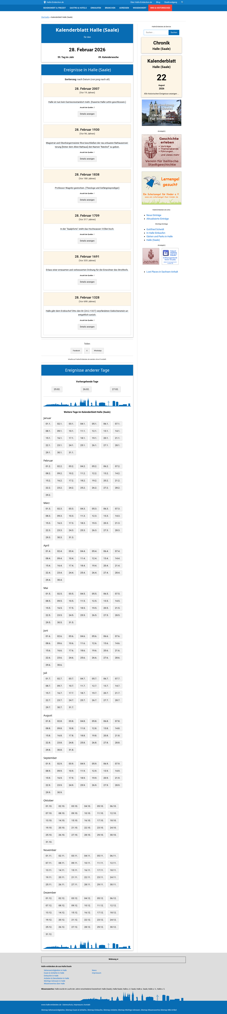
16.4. (59, 565)
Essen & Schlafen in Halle (54, 973)
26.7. (94, 700)
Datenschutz (68, 1005)
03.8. (71, 721)
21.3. (117, 523)
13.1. (106, 431)
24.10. (113, 827)
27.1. (106, 445)
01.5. (48, 593)
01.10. (49, 806)
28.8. (117, 742)
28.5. (117, 615)
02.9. (59, 763)
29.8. (48, 750)
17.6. (71, 650)
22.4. (48, 572)
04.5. (82, 593)
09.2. (59, 473)
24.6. (71, 658)
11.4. (82, 558)
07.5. (117, 593)
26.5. (94, 615)
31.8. (71, 750)
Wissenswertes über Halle (54, 984)
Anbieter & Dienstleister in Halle (56, 978)
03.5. (71, 593)
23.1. (59, 445)
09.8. (59, 728)
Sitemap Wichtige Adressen (129, 1010)
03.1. (71, 424)
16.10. (87, 820)
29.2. (48, 495)
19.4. (94, 565)
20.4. (106, 565)
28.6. (117, 658)
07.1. (117, 424)
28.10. (87, 835)
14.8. (117, 728)
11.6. (82, 643)
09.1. (59, 431)
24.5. (71, 615)
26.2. (94, 488)
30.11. (113, 884)
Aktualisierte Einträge (157, 218)
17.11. (100, 870)
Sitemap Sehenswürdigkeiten (53, 1010)
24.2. (71, 488)
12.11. (113, 863)
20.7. (106, 693)
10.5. (71, 601)
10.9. (71, 771)
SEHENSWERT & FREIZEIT (54, 8)
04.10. (87, 806)
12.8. (94, 728)
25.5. (82, 615)
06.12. (113, 898)
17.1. (71, 438)
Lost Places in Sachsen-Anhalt (162, 271)
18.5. (82, 608)
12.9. (94, 771)
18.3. (82, 523)
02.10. (62, 806)
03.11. (74, 856)
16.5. (59, 608)
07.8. (117, 721)
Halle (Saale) (153, 240)
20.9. (106, 778)
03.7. (71, 678)
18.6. (82, 650)
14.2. (117, 473)
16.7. (59, 693)
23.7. (59, 700)
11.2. (82, 473)
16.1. (59, 438)
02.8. (59, 721)
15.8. (48, 735)
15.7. (48, 693)
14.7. (117, 686)
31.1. (71, 452)
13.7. (106, 686)
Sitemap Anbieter (110, 1010)
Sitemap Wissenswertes (150, 1010)
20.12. (62, 920)
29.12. (100, 927)
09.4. (59, 558)
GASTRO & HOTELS (78, 8)
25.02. (57, 389)
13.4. (106, 558)
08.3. (48, 516)
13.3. (106, 516)
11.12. (100, 905)
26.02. (86, 389)
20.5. (106, 608)
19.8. (94, 735)
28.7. (117, 700)
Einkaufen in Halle (51, 976)
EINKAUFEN (96, 8)
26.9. (94, 785)
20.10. (62, 827)
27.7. (106, 700)
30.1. (59, 452)
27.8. (106, 742)
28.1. (117, 445)
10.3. (71, 516)
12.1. (94, 431)
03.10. (74, 806)
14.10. (62, 820)
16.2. (59, 480)
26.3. (94, 530)
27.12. (74, 927)
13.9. (106, 771)
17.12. (100, 912)
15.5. (48, 608)
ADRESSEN (124, 8)
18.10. (113, 820)
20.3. (106, 523)
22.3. (48, 530)
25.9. (82, 785)
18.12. (113, 912)
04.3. (82, 508)
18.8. (82, 735)
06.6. (106, 636)
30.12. (113, 927)
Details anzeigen (87, 114)
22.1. (48, 445)
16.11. (87, 870)
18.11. (113, 870)
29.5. (48, 622)
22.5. (48, 615)
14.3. (117, 516)
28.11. (87, 884)
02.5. (59, 593)
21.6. (117, 650)
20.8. (106, 735)
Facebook (76, 351)
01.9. (48, 763)
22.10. (87, 827)
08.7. (48, 686)
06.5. (106, 593)
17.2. (71, 480)
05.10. (100, 806)
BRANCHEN (110, 8)
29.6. (48, 665)
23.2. (59, 488)
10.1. (71, 431)
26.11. (62, 884)
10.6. (71, 643)
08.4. (48, 558)
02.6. (59, 636)
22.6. (48, 658)
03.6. (71, 636)
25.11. (49, 884)
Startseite (45, 17)
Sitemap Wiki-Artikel (169, 1010)
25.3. (82, 530)
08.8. (48, 728)
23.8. (59, 742)
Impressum (96, 973)
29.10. (100, 835)
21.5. (117, 608)
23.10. (100, 827)
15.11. (74, 870)
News (94, 970)
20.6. (106, 650)
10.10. (87, 813)
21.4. (117, 565)
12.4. (94, 558)
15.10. (74, 820)
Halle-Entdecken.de (55, 2)
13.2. (106, 473)
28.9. (117, 785)
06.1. (106, 424)
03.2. (71, 466)
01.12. (49, 898)
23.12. (100, 920)
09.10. (74, 813)
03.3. (71, 508)
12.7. (94, 686)
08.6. (48, 643)
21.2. (117, 480)
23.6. (59, 658)
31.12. (49, 934)
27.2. (106, 488)
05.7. (94, 678)
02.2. (59, 466)
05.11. (100, 856)
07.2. (117, 466)
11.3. (82, 516)
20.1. (106, 438)
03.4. (71, 551)
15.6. (48, 650)
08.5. (48, 601)
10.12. (87, 905)
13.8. (106, 728)
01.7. (48, 678)
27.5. (106, 615)
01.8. (48, 721)
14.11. (62, 870)
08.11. (62, 863)
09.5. (59, 601)
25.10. (49, 835)
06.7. (106, 678)
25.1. (82, 445)
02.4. (59, 551)
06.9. (106, 763)
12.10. (113, 813)
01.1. (48, 424)
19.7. (94, 693)
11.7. (82, 686)
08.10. (62, 813)
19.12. (49, 920)
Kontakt (87, 1005)
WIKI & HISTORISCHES (160, 8)
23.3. (59, 530)
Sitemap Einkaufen (95, 1010)
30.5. (59, 622)
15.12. (74, 912)
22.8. (48, 742)
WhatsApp (98, 351)
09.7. (59, 686)
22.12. (87, 920)
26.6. (94, 658)
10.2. (71, 473)
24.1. (71, 445)
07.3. (117, 508)
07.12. (49, 905)
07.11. (49, 863)
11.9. (82, 771)
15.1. (48, 438)
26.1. (94, 445)
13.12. (49, 912)
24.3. (71, 530)
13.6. (106, 643)
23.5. (59, 615)
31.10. (49, 842)
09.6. (59, 643)
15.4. (48, 565)
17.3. (71, 523)
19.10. (49, 827)
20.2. (106, 480)
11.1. (82, 431)
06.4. (106, 551)
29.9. (48, 792)
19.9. (94, 778)
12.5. (94, 601)
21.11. (74, 877)
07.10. (49, 813)
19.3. (94, 523)
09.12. (74, 905)
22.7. (48, 700)
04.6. (82, 636)
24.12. (113, 920)
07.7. (117, 678)
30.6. (59, 665)
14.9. (117, 771)
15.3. (48, 523)
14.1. (117, 431)
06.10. (113, 806)
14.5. (117, 601)
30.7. (59, 707)
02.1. (59, 424)
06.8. (106, 721)
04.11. (87, 856)
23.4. (59, 572)
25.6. (82, 658)
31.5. (71, 622)
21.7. (117, 693)
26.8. (94, 742)
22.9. (48, 785)
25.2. (82, 488)
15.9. (48, 778)
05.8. (94, 721)
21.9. (117, 778)
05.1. (94, 424)
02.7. (59, 678)
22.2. (48, 488)
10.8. (71, 728)
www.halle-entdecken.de (51, 1005)
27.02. (115, 389)
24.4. (71, 572)
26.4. (94, 572)
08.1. (48, 431)
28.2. (117, 488)
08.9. (48, 771)
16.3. (59, 523)
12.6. (94, 643)
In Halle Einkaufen (155, 232)
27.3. (106, 530)
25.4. (82, 572)
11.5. (82, 601)
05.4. (94, 551)
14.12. (62, 912)
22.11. (87, 877)
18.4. (82, 565)
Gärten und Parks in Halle (159, 236)
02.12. (62, 898)
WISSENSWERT (139, 8)
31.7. (71, 707)
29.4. (48, 580)
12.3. (94, 516)
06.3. (106, 508)
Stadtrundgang (170, 2)
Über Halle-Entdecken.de (141, 2)
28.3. (117, 530)
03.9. (71, 763)
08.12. (62, 905)
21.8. (117, 735)
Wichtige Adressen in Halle (54, 981)
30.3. (59, 537)
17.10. (100, 820)
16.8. (59, 735)
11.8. (82, 728)
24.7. (71, 700)
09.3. (59, 516)
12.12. (113, 905)
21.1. (117, 438)
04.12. (87, 898)
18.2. (82, 480)
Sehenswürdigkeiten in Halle (55, 970)
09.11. (74, 863)
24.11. (113, 877)
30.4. (59, 580)
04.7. (82, 678)
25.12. (49, 927)
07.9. (117, 763)
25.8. (82, 742)
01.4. (48, 551)
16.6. (59, 650)
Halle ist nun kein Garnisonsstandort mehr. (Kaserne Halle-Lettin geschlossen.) (87, 102)
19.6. (94, 650)
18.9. (82, 778)
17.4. (71, 565)
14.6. (117, 643)
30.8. (59, 750)
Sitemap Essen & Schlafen (76, 1010)
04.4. (82, 551)
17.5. (71, 608)
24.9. (71, 785)
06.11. (113, 856)
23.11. (100, 877)
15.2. (48, 480)
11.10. (100, 813)
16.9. (59, 778)
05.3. (94, 508)
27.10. (74, 835)
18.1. (82, 438)
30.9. (59, 792)
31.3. (71, 537)
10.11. (87, 863)
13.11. (49, 870)
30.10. (113, 835)
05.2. (94, 466)
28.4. (117, 572)
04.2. (82, 466)
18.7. (82, 693)
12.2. (94, 473)
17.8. (71, 735)
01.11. (49, 856)
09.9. (59, 771)
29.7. (48, 707)
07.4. (117, 551)
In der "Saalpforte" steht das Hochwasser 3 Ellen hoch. (87, 229)
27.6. (106, 658)
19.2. (94, 480)
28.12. (87, 927)
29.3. (48, 537)
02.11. (62, 856)
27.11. (74, 884)
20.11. (62, 877)
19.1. (94, 438)
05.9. (94, 763)
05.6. (94, 636)
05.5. (94, 593)
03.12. (74, 898)
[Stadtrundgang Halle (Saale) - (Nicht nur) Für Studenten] (161, 127)
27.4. (106, 572)
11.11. (100, 863)
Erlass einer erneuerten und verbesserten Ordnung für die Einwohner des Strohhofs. (87, 270)
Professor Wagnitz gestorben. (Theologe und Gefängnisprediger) (87, 188)
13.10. (49, 820)
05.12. (100, 898)
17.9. (71, 778)
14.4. (117, 558)
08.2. (48, 473)
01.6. (48, 636)
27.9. (106, 785)
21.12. (74, 920)
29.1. (48, 452)
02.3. (59, 508)
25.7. (82, 700)
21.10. (74, 827)
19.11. (49, 877)
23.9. (59, 785)
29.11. (100, 884)
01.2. (48, 466)
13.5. (106, 601)
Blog (158, 2)
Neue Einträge (153, 215)
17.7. (71, 693)
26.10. (62, 835)
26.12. (62, 927)
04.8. (82, 721)
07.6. (117, 636)
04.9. (82, 763)
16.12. (87, 912)
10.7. (71, 686)
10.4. (71, 558)
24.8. (71, 742)
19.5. (94, 608)
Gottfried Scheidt (155, 229)
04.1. (82, 424)
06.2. (106, 466)
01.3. (48, 508)
